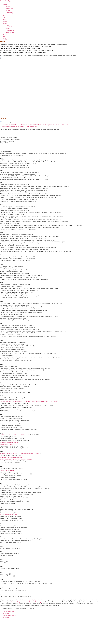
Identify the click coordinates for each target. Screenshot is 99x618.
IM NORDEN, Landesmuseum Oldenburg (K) (12, 457)
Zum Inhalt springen (6, 1)
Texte (4, 19)
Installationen (10, 12)
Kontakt (5, 21)
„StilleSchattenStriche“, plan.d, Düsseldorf (14, 435)
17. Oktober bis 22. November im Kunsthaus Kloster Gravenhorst (19, 126)
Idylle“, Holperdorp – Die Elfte (8, 514)
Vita (4, 17)
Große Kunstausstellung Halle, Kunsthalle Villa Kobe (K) (16, 459)
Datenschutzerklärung (9, 611)
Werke (5, 4)
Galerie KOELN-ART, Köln (7, 444)
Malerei (8, 6)
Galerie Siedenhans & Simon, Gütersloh (29, 453)
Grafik (8, 10)
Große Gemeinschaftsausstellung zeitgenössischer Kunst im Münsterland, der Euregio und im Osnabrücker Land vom (34, 125)
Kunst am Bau (10, 14)
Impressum (6, 613)
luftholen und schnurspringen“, (9, 453)
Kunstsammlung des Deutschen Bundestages (35, 600)
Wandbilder (9, 8)
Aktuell (5, 16)
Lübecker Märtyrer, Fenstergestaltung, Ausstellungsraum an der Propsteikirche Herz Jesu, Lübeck (28, 401)
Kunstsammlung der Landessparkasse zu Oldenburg (26, 602)
